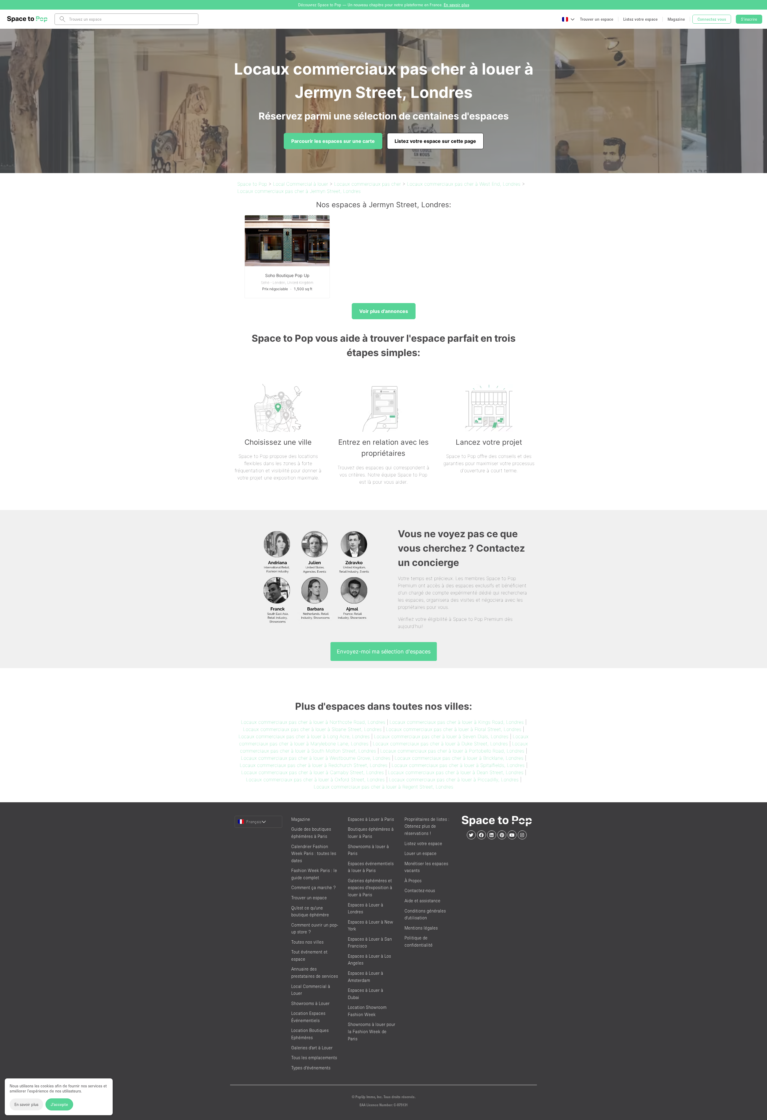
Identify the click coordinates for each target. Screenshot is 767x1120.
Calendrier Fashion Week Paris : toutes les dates (313, 853)
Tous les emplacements (314, 1057)
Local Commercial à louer (300, 184)
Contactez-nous (419, 890)
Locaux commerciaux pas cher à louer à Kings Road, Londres (456, 722)
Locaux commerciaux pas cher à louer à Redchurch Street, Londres (313, 765)
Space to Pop (252, 184)
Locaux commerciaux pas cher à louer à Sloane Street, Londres (312, 729)
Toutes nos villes (307, 942)
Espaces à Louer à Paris (371, 819)
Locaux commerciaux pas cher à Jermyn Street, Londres (299, 191)
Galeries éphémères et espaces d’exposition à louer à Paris (370, 887)
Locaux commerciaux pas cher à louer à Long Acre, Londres (304, 736)
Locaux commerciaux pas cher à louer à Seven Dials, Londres (441, 736)
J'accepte (59, 1104)
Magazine (300, 819)
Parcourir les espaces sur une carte (333, 141)
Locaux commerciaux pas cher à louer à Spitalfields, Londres (458, 765)
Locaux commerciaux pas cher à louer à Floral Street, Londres (453, 729)
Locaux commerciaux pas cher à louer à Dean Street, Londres (455, 772)
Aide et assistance (422, 900)
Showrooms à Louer (310, 1003)
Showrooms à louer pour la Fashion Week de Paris (371, 1031)
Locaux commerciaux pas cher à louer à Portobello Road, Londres (452, 751)
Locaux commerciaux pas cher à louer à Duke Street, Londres (440, 744)
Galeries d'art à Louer (312, 1047)
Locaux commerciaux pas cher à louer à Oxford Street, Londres (315, 780)
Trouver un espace (309, 897)
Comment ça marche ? (313, 887)
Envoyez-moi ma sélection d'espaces (384, 651)
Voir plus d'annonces (383, 311)
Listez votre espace (423, 843)
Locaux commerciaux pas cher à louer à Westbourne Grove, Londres (315, 758)
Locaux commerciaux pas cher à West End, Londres (463, 184)
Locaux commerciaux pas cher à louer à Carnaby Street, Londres (312, 772)
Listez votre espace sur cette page (435, 141)
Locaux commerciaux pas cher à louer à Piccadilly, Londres (454, 780)
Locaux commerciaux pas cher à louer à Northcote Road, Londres (313, 722)
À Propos (413, 880)
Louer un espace (420, 853)
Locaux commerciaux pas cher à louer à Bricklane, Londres (459, 758)
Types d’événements (310, 1067)
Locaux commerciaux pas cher (367, 184)
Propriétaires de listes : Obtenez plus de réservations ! (426, 826)
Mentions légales (421, 927)
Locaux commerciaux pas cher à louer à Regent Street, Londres (383, 787)
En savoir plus (26, 1104)
